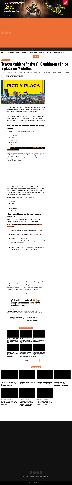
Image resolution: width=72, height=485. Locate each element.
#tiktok (23, 304)
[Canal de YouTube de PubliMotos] (41, 472)
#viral (31, 302)
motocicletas (33, 311)
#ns (12, 302)
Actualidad (10, 52)
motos (17, 312)
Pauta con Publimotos (59, 52)
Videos (35, 52)
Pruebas (31, 52)
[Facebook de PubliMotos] (31, 472)
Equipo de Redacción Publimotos (15, 76)
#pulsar (17, 302)
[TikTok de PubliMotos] (37, 472)
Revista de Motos (39, 312)
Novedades (17, 52)
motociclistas (11, 312)
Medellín (27, 311)
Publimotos (31, 312)
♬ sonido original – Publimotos (15, 309)
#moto (37, 302)
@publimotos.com (11, 296)
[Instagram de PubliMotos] (34, 472)
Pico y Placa (24, 312)
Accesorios (41, 52)
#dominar (25, 302)
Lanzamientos (24, 52)
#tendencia (15, 304)
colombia (21, 311)
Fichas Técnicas (48, 52)
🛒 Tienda (36, 56)
